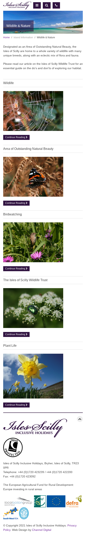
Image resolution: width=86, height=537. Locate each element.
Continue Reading (15, 137)
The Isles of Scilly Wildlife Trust (25, 280)
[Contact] (56, 5)
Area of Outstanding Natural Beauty (28, 148)
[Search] (47, 5)
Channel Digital (41, 529)
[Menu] (37, 5)
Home (6, 37)
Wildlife (8, 83)
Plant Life (10, 345)
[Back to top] (80, 419)
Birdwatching (12, 214)
